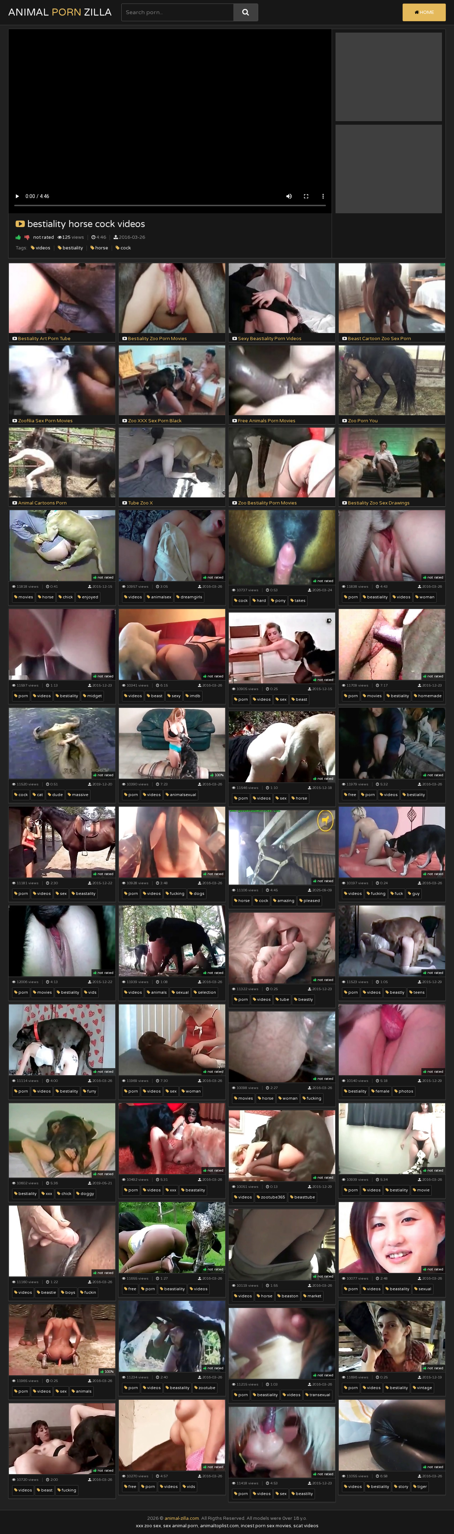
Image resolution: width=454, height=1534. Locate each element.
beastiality (377, 597)
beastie (48, 1292)
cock (125, 248)
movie (423, 1190)
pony (280, 600)
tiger (421, 1486)
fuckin (89, 1292)
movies (25, 597)
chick (67, 597)
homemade (429, 696)
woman (426, 597)
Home (426, 12)
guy (415, 893)
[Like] (18, 237)
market (313, 1296)
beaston (289, 1296)
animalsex (160, 597)
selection (206, 992)
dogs (198, 893)
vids (91, 992)
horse (101, 248)
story (402, 1486)
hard (261, 600)
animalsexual (182, 795)
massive (79, 795)
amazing (285, 900)
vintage (424, 1388)
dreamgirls (190, 597)
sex (283, 699)
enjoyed (89, 597)
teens (419, 992)
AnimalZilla (60, 12)
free (351, 795)
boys (69, 1292)
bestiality (72, 248)
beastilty (304, 1493)
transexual (319, 1395)
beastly (396, 992)
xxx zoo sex (148, 1526)
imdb (194, 696)
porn (352, 597)
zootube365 (272, 1197)
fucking (176, 893)
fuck (398, 893)
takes (299, 600)
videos (42, 248)
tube (284, 999)
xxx (48, 1193)
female (382, 1091)
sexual (182, 992)
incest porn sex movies (266, 1526)
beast (156, 696)
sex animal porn (180, 1526)
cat (39, 795)
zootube (206, 1388)
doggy (86, 1193)
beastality (85, 893)
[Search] (245, 12)
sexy (176, 696)
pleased (311, 900)
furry (91, 1091)
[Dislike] (27, 237)
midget (94, 696)
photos (405, 1091)
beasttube (304, 1197)
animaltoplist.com (219, 1526)
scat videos (306, 1526)
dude (57, 795)
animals (158, 992)
